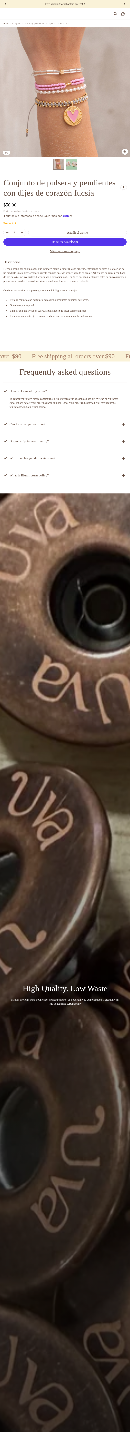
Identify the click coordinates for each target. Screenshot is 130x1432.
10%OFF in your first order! (65, 4)
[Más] (22, 232)
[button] (115, 14)
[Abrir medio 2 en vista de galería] (71, 164)
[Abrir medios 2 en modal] (65, 92)
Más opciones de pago (65, 251)
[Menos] (7, 232)
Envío (6, 211)
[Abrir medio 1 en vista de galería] (58, 164)
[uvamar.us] (17, 14)
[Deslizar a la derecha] (125, 4)
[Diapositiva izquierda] (5, 4)
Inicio (6, 23)
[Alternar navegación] (7, 14)
